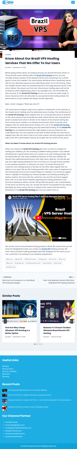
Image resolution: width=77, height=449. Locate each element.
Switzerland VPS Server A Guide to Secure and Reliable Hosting (28, 407)
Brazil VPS (46, 249)
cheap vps (42, 259)
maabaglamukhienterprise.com (18, 428)
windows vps (10, 267)
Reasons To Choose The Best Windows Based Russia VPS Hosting (57, 330)
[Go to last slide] (5, 321)
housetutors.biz (11, 422)
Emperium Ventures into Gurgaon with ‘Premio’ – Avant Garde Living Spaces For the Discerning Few (39, 400)
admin (9, 67)
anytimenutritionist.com (15, 434)
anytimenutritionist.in (14, 436)
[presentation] (19, 311)
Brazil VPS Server (30, 259)
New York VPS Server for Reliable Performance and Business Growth (29, 395)
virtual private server (33, 263)
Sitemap (5, 376)
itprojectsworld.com (13, 431)
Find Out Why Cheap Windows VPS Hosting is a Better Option (17, 330)
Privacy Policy (7, 369)
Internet (8, 55)
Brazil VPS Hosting (44, 75)
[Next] (71, 321)
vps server (58, 263)
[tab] (34, 344)
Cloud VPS (52, 259)
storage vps (19, 263)
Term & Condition (9, 371)
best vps (9, 259)
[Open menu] (73, 2)
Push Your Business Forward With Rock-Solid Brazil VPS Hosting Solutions (59, 280)
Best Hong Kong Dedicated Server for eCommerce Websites (27, 390)
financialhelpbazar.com (15, 425)
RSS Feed (5, 374)
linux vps (9, 263)
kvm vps (62, 259)
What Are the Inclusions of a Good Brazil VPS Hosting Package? (18, 280)
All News (5, 366)
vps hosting (47, 263)
